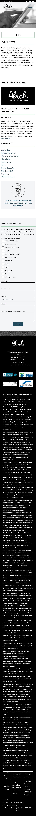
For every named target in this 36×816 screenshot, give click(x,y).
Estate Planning (8, 153)
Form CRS (5, 799)
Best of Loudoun (10, 244)
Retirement (6, 162)
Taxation (5, 174)
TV (5, 274)
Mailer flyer (8, 260)
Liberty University (10, 257)
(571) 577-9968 (7, 1)
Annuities (5, 150)
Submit (18, 324)
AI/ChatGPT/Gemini (11, 241)
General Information (10, 156)
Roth (3, 165)
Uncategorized (7, 177)
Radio (6, 267)
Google (7, 251)
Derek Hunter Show (12, 247)
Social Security (7, 168)
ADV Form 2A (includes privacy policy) (13, 802)
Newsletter (6, 159)
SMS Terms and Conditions (10, 805)
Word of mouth (10, 277)
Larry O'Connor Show (12, 254)
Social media (9, 270)
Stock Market (7, 171)
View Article (5, 138)
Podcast (7, 264)
